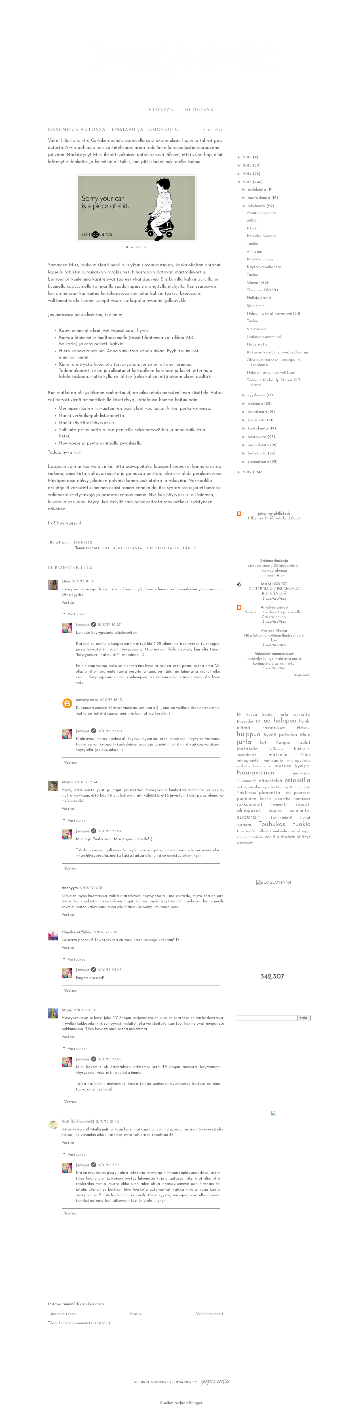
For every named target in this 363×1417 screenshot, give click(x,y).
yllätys (304, 837)
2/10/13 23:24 (110, 831)
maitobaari (246, 755)
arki (284, 714)
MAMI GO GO (274, 584)
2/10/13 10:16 (83, 581)
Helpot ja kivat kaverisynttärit (274, 313)
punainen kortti (254, 798)
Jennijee (82, 625)
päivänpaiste (87, 700)
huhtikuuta (257, 437)
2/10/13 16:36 (105, 932)
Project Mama (274, 631)
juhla (244, 742)
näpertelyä (270, 780)
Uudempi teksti (62, 1314)
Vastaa (68, 603)
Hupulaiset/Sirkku (77, 932)
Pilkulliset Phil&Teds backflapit (274, 518)
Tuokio (252, 244)
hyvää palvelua (280, 734)
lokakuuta (257, 206)
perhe (270, 787)
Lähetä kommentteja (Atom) (84, 1323)
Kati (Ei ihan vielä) (78, 1121)
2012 (248, 472)
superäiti (155, 548)
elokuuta (256, 404)
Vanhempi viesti (209, 1314)
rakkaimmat (250, 804)
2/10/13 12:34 (85, 782)
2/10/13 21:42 (107, 1121)
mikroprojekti (248, 761)
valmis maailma (250, 837)
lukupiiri (302, 749)
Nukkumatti (247, 781)
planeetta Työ (275, 792)
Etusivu (161, 110)
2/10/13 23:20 (110, 731)
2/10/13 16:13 (111, 700)
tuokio (302, 824)
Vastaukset (77, 614)
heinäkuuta (258, 412)
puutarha (282, 799)
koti (264, 742)
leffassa (276, 749)
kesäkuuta (257, 420)
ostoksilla (297, 780)
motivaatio (273, 761)
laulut (304, 742)
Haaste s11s (257, 344)
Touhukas (271, 824)
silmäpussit (248, 810)
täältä (141, 247)
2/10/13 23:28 (110, 1059)
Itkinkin (253, 228)
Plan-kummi (246, 793)
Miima (67, 782)
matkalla (105, 548)
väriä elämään (280, 837)
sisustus (275, 810)
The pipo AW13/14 (262, 290)
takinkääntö (182, 548)
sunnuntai (300, 810)
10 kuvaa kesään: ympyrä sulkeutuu (277, 352)
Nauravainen (256, 773)
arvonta (302, 714)
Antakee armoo (274, 607)
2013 (248, 182)
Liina (66, 581)
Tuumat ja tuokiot (181, 54)
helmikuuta (258, 453)
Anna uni (254, 252)
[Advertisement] (279, 1065)
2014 (248, 174)
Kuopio (282, 742)
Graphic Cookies (215, 1381)
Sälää (252, 220)
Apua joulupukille (261, 213)
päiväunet (302, 799)
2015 (248, 165)
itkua (305, 734)
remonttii (279, 805)
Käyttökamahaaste (264, 267)
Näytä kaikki (302, 675)
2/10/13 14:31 (91, 888)
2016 (248, 157)
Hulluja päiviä (259, 298)
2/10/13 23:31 (109, 1165)
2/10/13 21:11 (84, 1010)
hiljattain (70, 140)
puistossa (302, 793)
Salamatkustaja (274, 561)
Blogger (195, 1403)
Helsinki (304, 728)
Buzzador (245, 721)
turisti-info (246, 831)
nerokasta (130, 548)
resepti (303, 804)
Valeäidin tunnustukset (274, 654)
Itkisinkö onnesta (262, 236)
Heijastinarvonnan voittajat (271, 372)
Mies (305, 754)
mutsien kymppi (293, 766)
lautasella (247, 749)
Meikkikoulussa (260, 259)
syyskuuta (257, 395)
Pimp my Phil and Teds (293, 787)
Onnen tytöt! (258, 283)
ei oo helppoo (276, 721)
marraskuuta (259, 198)
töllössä (264, 831)
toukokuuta (258, 428)
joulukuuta (257, 190)
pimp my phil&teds (274, 513)
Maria (67, 1010)
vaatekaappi (300, 831)
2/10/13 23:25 (110, 970)
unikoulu (280, 831)
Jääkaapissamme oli (264, 337)
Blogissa (199, 110)
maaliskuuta (259, 445)
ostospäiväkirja (250, 787)
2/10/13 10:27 (109, 625)
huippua (249, 734)
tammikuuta (259, 462)
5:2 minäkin (256, 329)
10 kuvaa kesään (256, 715)
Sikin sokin (256, 306)
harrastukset (274, 728)
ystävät (245, 843)
